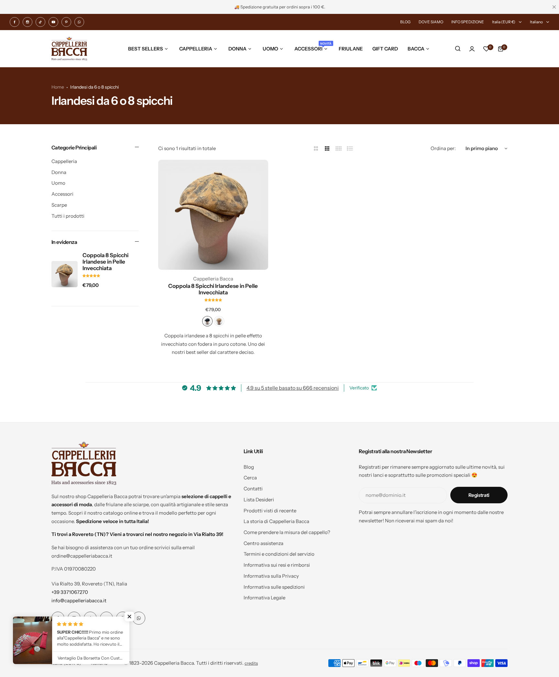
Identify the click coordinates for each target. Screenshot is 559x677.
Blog (249, 467)
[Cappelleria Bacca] (69, 48)
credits (251, 663)
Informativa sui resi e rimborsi (277, 565)
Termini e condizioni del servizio (279, 554)
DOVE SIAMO (431, 21)
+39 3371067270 (69, 592)
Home (57, 87)
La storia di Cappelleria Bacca (276, 521)
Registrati (478, 495)
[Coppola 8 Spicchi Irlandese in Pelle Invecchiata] (64, 274)
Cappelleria (64, 161)
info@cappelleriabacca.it (78, 600)
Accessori (62, 194)
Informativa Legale (264, 598)
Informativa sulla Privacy (271, 576)
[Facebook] (14, 22)
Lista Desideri (259, 500)
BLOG (405, 21)
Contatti (253, 489)
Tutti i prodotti (67, 216)
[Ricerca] (458, 49)
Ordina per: (443, 148)
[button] (129, 616)
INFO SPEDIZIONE (467, 21)
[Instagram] (27, 22)
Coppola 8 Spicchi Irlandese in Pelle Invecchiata (105, 261)
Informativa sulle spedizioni (274, 587)
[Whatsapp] (79, 22)
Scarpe (59, 205)
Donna (58, 172)
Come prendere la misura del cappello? (287, 532)
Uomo (58, 183)
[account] (472, 49)
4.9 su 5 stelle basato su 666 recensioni (293, 388)
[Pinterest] (66, 22)
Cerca (250, 478)
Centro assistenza (263, 543)
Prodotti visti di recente (270, 511)
